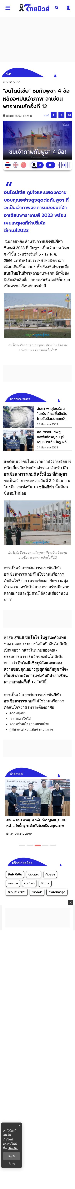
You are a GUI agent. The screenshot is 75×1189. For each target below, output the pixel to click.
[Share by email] (69, 115)
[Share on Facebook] (54, 115)
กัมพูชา (50, 874)
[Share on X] (61, 115)
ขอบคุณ (33, 874)
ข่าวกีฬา (37, 892)
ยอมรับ (12, 1156)
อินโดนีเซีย (15, 874)
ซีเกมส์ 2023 (17, 892)
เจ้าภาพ (13, 883)
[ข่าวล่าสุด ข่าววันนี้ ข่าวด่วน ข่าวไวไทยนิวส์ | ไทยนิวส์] (34, 8)
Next (70, 773)
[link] (37, 416)
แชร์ (46, 116)
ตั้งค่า (11, 1163)
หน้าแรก (7, 82)
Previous (63, 773)
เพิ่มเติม (13, 1148)
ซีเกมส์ (45, 883)
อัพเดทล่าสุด (56, 892)
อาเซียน (29, 883)
